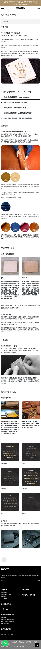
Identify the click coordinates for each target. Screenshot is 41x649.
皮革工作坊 (4, 609)
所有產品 (4, 589)
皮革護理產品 (5, 599)
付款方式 (21, 642)
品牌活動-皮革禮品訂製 (7, 619)
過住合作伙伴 (5, 623)
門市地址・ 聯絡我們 (28, 595)
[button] (5, 643)
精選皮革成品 (5, 592)
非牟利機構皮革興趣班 (7, 621)
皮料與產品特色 (6, 629)
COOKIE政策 (13, 642)
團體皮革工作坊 (5, 617)
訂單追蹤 (28, 642)
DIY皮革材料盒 (6, 604)
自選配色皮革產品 (6, 594)
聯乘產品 (3, 597)
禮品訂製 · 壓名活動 (7, 614)
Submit (39, 580)
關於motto (25, 589)
